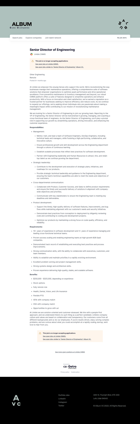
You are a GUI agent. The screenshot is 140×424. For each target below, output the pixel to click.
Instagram (62, 402)
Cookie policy (75, 372)
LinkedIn (62, 399)
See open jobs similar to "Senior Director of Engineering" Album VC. (59, 67)
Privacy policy (65, 372)
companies (34, 38)
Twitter (61, 406)
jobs (17, 38)
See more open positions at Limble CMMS (70, 352)
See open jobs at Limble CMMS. (47, 64)
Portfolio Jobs (63, 395)
